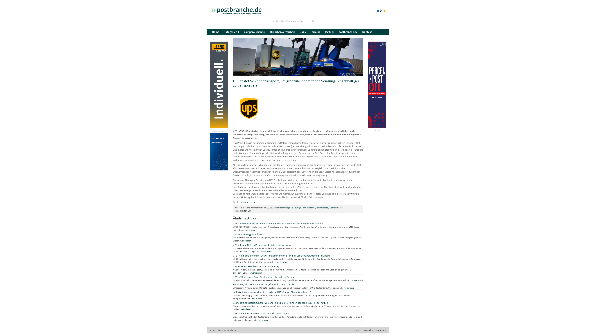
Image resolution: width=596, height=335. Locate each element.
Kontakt (367, 32)
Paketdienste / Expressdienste (329, 207)
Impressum (381, 330)
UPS (249, 210)
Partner (329, 32)
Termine (315, 32)
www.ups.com (248, 202)
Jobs (303, 32)
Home (215, 32)
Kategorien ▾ (231, 32)
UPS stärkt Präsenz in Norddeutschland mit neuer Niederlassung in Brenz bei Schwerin (278, 223)
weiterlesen (250, 230)
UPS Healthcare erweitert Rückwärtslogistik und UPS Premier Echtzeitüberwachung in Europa (281, 255)
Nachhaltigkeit (286, 207)
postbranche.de (348, 32)
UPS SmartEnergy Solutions (247, 234)
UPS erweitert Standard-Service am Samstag (256, 266)
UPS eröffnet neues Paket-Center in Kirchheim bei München (264, 277)
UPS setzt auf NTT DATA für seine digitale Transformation (262, 244)
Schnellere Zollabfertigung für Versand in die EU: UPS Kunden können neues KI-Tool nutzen (280, 302)
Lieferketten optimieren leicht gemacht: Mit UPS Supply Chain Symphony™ (272, 292)
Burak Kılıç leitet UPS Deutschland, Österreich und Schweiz (263, 284)
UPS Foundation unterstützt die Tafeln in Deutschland (261, 313)
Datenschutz (368, 330)
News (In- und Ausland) (304, 207)
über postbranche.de (226, 330)
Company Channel (255, 32)
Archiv (212, 330)
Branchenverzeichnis (282, 32)
